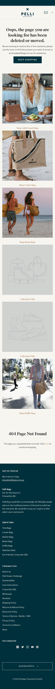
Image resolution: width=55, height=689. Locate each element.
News (4, 629)
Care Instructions (10, 585)
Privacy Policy (8, 620)
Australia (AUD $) (27, 666)
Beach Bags (7, 541)
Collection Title (27, 299)
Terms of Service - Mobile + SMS (16, 616)
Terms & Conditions (11, 625)
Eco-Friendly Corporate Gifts (15, 554)
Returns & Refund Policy (13, 607)
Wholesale (7, 594)
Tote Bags (6, 528)
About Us (6, 571)
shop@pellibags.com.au (13, 480)
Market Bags (7, 537)
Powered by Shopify (34, 679)
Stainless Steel (8, 550)
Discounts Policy (9, 611)
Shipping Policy (9, 602)
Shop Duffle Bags (27, 413)
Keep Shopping (27, 59)
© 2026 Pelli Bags (19, 679)
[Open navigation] (2, 12)
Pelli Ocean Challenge (12, 576)
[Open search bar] (6, 12)
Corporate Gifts (9, 589)
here (47, 443)
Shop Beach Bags (27, 242)
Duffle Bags (7, 545)
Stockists (6, 598)
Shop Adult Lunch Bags (27, 128)
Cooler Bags (7, 532)
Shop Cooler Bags (27, 185)
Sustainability (8, 580)
